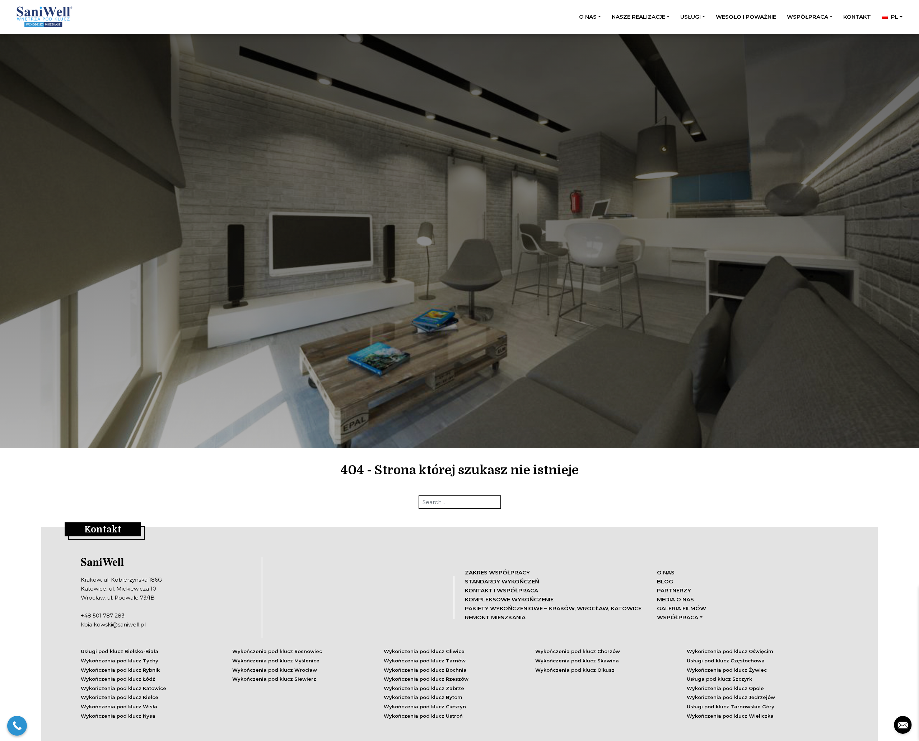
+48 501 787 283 (103, 615)
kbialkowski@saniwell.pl (113, 624)
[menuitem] (892, 16)
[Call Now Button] (17, 726)
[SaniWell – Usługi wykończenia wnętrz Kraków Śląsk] (43, 17)
